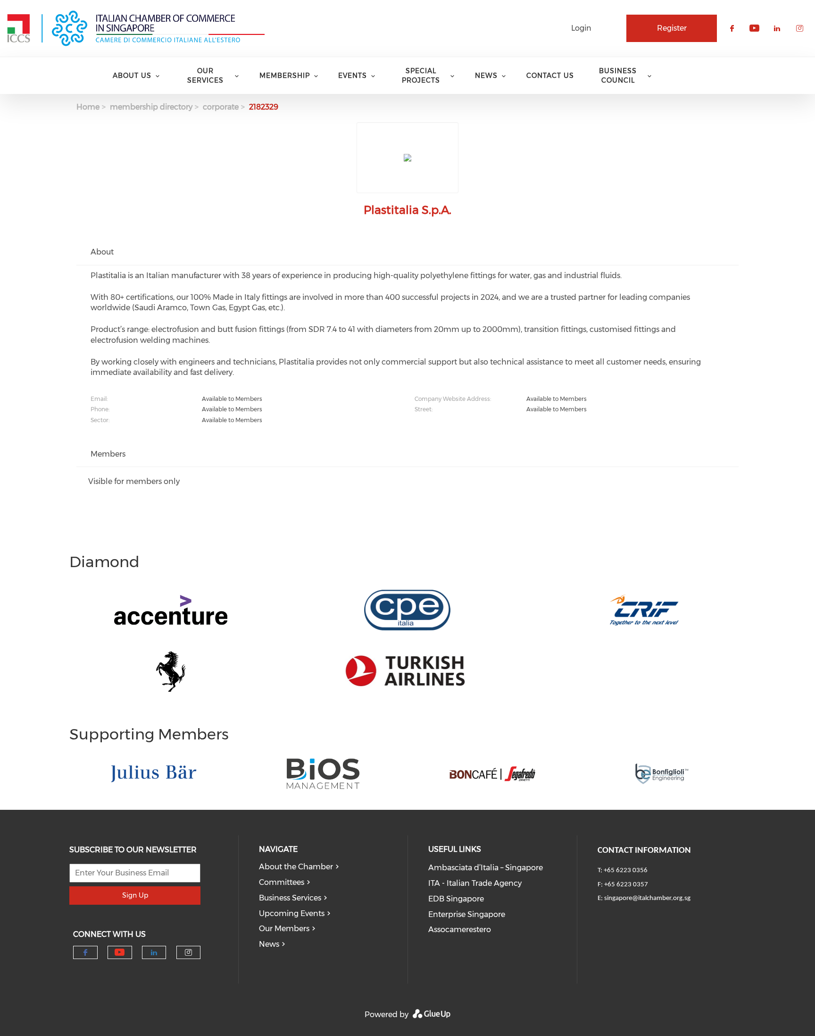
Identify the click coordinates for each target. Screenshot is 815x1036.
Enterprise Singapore (466, 914)
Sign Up (135, 895)
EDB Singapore (456, 898)
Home (88, 106)
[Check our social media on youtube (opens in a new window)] (119, 953)
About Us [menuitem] (132, 75)
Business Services (290, 897)
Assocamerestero (459, 929)
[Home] (136, 28)
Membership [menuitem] (284, 75)
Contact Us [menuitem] (550, 75)
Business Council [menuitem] (618, 76)
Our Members (284, 928)
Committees (281, 882)
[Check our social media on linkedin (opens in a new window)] (154, 952)
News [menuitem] (486, 75)
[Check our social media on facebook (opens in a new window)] (85, 952)
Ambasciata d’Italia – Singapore (485, 867)
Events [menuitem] (352, 75)
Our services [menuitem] (205, 76)
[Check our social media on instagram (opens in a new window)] (188, 952)
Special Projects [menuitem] (421, 76)
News (269, 944)
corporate (221, 106)
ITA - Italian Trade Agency (475, 883)
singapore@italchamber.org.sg (647, 898)
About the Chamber (296, 866)
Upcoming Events (291, 913)
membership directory (151, 106)
